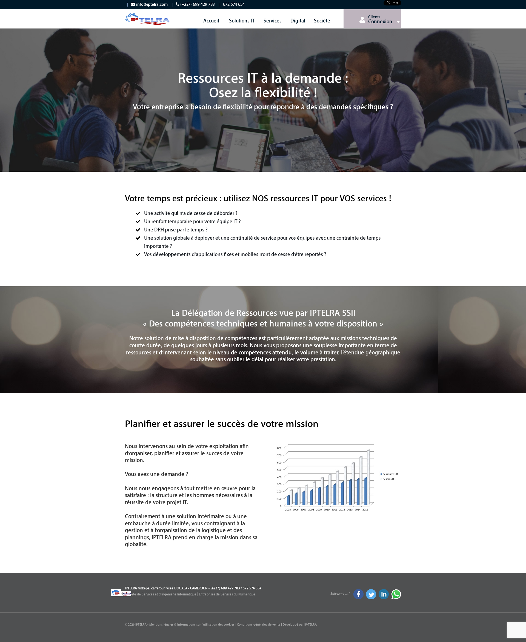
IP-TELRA (310, 624)
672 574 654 (234, 4)
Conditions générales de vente (258, 624)
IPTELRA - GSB (148, 21)
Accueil (211, 21)
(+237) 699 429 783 (197, 4)
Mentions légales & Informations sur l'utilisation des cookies (192, 624)
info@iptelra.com (151, 4)
